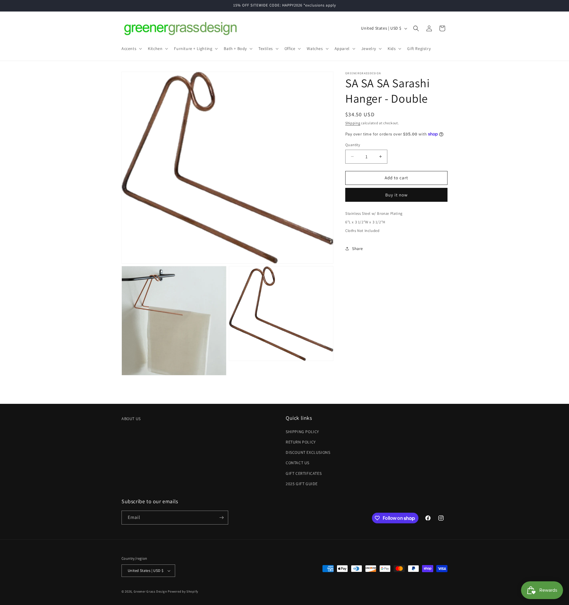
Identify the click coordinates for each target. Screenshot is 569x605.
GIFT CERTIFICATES (304, 473)
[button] (131, 48)
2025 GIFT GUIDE (302, 483)
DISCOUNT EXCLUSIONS (308, 452)
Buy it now (396, 195)
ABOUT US (131, 418)
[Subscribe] (221, 518)
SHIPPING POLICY (302, 431)
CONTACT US (297, 462)
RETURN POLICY (301, 442)
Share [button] (357, 248)
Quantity (352, 144)
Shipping (352, 123)
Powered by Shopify (183, 591)
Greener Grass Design (150, 591)
